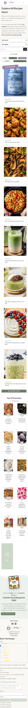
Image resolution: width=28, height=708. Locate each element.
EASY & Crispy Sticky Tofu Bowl (12, 142)
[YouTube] (12, 623)
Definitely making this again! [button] (8, 678)
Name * (2, 691)
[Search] (25, 49)
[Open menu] (23, 2)
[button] (5, 99)
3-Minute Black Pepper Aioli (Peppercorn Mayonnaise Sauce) (8, 478)
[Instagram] (15, 623)
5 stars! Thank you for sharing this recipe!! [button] (12, 674)
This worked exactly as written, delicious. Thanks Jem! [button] (14, 669)
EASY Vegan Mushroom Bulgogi (12, 181)
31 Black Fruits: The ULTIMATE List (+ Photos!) (21, 420)
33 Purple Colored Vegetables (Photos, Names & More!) (22, 450)
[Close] (1, 641)
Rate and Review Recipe (18, 700)
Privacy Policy (14, 635)
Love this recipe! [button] (4, 672)
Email (1, 697)
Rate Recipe (4, 700)
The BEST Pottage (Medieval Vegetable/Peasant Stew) (8, 450)
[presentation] (15, 81)
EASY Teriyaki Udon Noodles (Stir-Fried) (14, 221)
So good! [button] (2, 676)
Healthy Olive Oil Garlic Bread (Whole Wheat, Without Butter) (22, 478)
